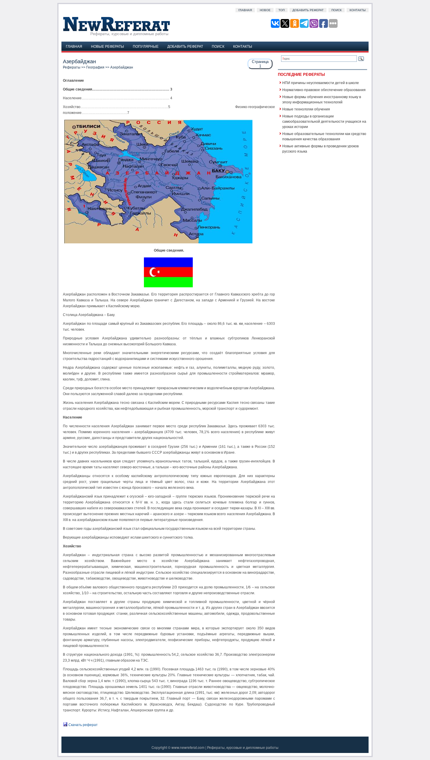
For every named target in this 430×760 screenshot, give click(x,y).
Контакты (358, 10)
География (95, 67)
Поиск (336, 10)
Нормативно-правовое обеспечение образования (324, 89)
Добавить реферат (308, 10)
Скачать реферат (83, 725)
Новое (265, 10)
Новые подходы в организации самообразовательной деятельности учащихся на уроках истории (324, 121)
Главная (245, 10)
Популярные (146, 46)
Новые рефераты (107, 46)
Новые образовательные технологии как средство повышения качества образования (324, 136)
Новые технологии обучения (306, 108)
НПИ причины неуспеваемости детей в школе (320, 82)
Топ (281, 10)
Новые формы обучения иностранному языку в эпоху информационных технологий (321, 99)
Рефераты (71, 67)
